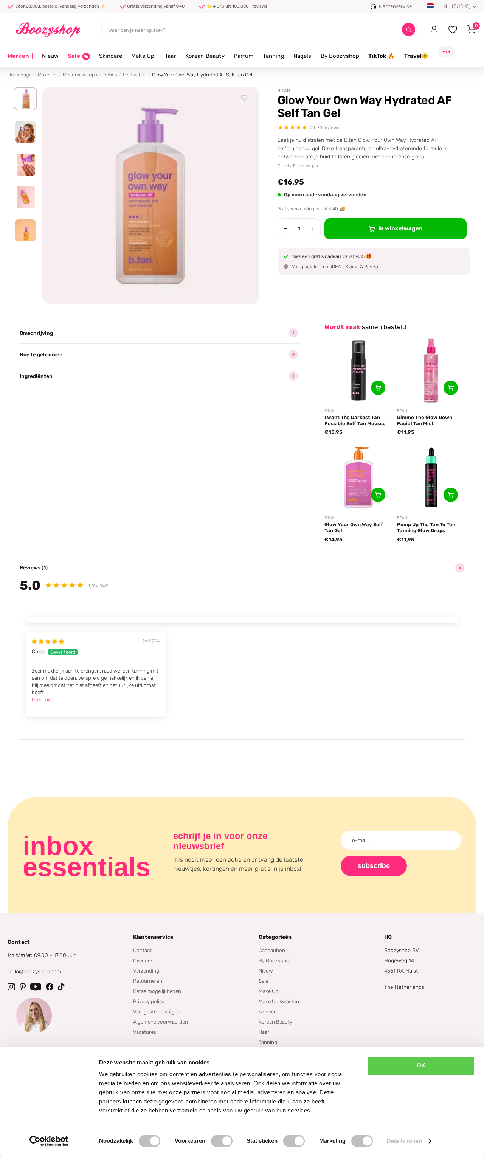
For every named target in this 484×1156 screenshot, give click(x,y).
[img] (48, 642)
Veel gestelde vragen (156, 1011)
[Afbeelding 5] (25, 230)
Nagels (302, 56)
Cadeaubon (272, 950)
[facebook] (49, 986)
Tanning (273, 56)
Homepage (20, 75)
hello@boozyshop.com (34, 971)
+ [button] (312, 229)
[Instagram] (11, 986)
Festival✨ (134, 75)
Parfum (244, 56)
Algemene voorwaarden (160, 1022)
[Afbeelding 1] (25, 98)
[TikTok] (61, 986)
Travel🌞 (416, 56)
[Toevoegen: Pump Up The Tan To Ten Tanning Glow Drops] (451, 495)
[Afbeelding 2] (25, 131)
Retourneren (147, 981)
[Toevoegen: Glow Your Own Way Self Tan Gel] (378, 495)
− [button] (286, 229)
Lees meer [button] (43, 699)
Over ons (143, 960)
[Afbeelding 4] (25, 197)
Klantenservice (153, 937)
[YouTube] (35, 986)
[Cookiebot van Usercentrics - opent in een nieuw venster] (49, 1141)
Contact (142, 950)
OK (421, 1065)
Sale (263, 981)
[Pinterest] (23, 986)
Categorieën (275, 937)
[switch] (222, 1141)
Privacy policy (148, 1001)
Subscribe (374, 866)
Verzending (146, 971)
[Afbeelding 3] (25, 164)
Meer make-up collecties (90, 75)
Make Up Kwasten (279, 1001)
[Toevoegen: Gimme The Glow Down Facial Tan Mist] (451, 388)
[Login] (434, 29)
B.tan (284, 90)
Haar (169, 56)
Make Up (142, 56)
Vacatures (144, 1032)
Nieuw (50, 56)
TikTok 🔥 (381, 56)
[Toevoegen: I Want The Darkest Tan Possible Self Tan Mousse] (378, 388)
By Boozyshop (340, 56)
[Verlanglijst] (244, 98)
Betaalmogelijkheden (157, 991)
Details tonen (404, 1141)
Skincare (110, 56)
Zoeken (408, 29)
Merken (20, 56)
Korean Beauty (205, 56)
